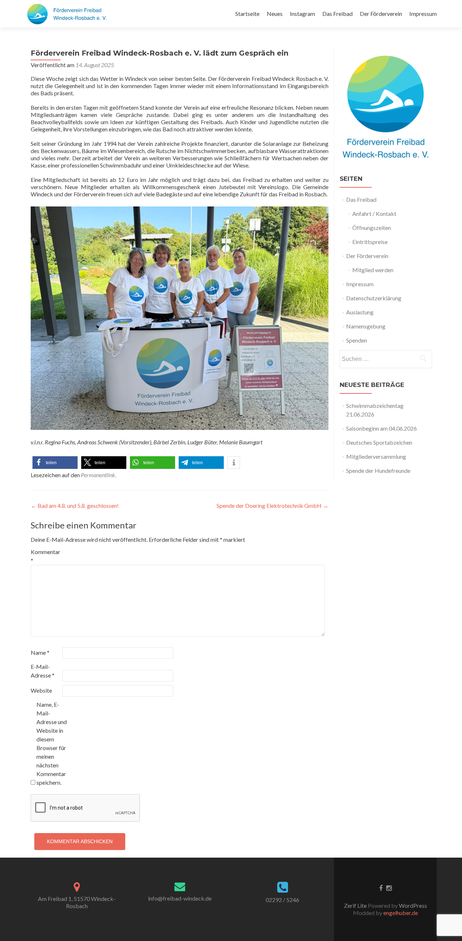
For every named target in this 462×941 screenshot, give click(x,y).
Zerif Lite (356, 905)
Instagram (302, 13)
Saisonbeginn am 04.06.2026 (381, 428)
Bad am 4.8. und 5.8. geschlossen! (75, 505)
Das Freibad (337, 13)
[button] (55, 462)
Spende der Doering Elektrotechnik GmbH (272, 505)
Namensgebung (365, 326)
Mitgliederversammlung (376, 456)
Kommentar (45, 556)
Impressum (423, 13)
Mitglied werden (372, 269)
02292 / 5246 (282, 899)
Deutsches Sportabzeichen (379, 442)
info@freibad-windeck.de (180, 898)
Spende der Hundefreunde (378, 470)
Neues (275, 13)
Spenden (356, 340)
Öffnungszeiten (371, 227)
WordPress (412, 905)
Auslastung (360, 312)
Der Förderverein (381, 13)
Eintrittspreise (370, 241)
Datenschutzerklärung (373, 298)
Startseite (247, 13)
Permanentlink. (98, 474)
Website (41, 690)
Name (40, 652)
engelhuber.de (400, 912)
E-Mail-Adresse (43, 671)
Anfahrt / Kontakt (374, 213)
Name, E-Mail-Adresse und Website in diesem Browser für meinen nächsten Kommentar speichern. (51, 743)
